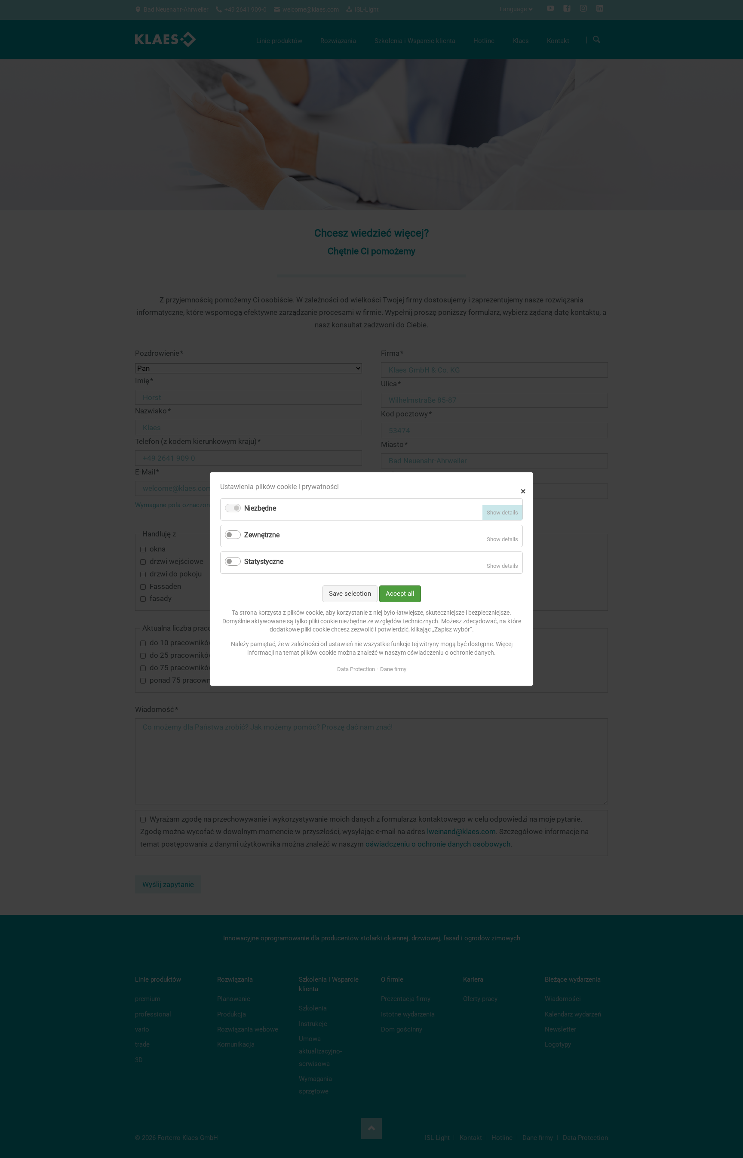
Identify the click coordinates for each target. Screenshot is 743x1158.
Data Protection (356, 669)
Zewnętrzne (261, 535)
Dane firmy (393, 669)
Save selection (350, 593)
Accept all (400, 593)
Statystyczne (263, 561)
